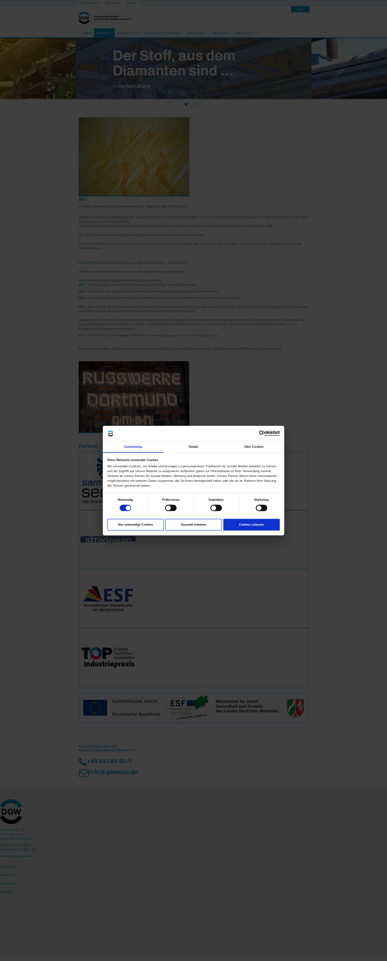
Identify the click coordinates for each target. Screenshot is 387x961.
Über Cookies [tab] (254, 447)
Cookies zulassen (251, 524)
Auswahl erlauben (193, 524)
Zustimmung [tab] (133, 447)
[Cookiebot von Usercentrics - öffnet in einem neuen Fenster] (262, 433)
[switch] (171, 508)
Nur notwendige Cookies (135, 524)
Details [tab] (194, 447)
